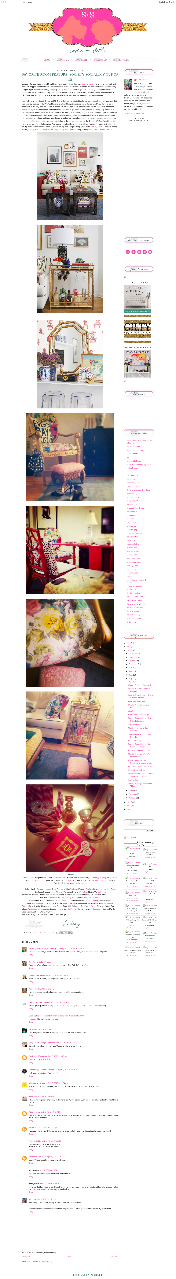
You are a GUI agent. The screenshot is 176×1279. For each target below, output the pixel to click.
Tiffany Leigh (34, 1112)
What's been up (134, 711)
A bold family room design (138, 715)
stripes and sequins (134, 586)
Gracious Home (97, 880)
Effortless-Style (132, 493)
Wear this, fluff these (136, 701)
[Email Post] (57, 932)
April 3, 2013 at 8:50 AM (74, 1016)
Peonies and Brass (134, 562)
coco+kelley (131, 479)
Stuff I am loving (134, 741)
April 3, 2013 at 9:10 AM (65, 1043)
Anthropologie (81, 883)
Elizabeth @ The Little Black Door (43, 1070)
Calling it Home (132, 468)
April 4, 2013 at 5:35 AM (51, 1141)
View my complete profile (136, 113)
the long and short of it (136, 604)
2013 (129, 650)
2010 (129, 809)
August (132, 668)
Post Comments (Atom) (42, 1261)
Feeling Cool (133, 780)
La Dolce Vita (131, 526)
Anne (31, 1097)
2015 (129, 643)
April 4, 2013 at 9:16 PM (49, 1170)
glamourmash (132, 504)
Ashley (31, 989)
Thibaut (94, 906)
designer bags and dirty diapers (139, 490)
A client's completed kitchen (139, 750)
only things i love (133, 558)
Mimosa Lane (132, 548)
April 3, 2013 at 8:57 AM (41, 1029)
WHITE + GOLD (131, 622)
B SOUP (129, 457)
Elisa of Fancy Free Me (38, 975)
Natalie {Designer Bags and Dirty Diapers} (46, 948)
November (133, 657)
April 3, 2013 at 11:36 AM (44, 1097)
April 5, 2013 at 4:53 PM (49, 1184)
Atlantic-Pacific (132, 454)
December (133, 653)
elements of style (133, 497)
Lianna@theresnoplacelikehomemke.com (46, 1016)
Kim (30, 962)
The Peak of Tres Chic (38, 1056)
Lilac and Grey (132, 530)
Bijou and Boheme (134, 461)
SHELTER (129, 577)
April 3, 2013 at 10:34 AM (58, 1083)
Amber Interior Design (135, 450)
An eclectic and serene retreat (140, 766)
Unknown (33, 1128)
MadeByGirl (131, 540)
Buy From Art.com (132, 859)
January (132, 798)
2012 (129, 802)
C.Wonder (102, 892)
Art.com (75, 889)
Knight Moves (132, 522)
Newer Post (26, 1256)
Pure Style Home (133, 566)
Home (70, 1256)
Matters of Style (133, 544)
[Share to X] (66, 932)
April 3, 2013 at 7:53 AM (74, 948)
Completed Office (135, 725)
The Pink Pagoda (133, 611)
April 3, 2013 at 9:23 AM (57, 1056)
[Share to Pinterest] (71, 932)
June (131, 675)
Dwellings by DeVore (37, 1157)
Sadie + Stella (38, 932)
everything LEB (132, 501)
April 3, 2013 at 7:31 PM (50, 1112)
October (132, 661)
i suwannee (131, 515)
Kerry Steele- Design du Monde (42, 1043)
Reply (31, 955)
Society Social (88, 84)
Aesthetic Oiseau (133, 447)
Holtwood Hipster (133, 511)
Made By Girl (104, 889)
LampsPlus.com (37, 880)
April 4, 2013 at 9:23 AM (56, 1157)
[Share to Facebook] (68, 932)
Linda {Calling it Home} (39, 1002)
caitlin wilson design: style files (139, 465)
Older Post (114, 1256)
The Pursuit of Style (134, 615)
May (131, 678)
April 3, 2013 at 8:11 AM (44, 989)
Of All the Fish (132, 555)
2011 (129, 806)
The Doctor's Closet (134, 593)
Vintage (67, 880)
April (131, 682)
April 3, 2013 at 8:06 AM (42, 962)
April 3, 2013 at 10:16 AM (68, 1070)
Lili (30, 1029)
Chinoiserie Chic (133, 475)
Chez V (129, 472)
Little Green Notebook (135, 533)
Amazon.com (33, 909)
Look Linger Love (133, 537)
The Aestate (131, 589)
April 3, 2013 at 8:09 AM (58, 975)
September (133, 664)
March (131, 791)
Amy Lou (32, 1199)
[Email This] (60, 932)
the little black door (134, 600)
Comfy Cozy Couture (134, 483)
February (132, 794)
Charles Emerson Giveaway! (139, 685)
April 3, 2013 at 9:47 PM (47, 1128)
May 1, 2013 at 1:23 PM (46, 1199)
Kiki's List (130, 519)
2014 (129, 647)
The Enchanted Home (135, 597)
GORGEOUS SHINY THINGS (135, 508)
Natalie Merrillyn (133, 551)
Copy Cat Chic (132, 486)
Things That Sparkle (134, 618)
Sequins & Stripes (134, 573)
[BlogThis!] (63, 932)
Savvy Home (131, 569)
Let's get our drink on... (137, 770)
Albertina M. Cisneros (38, 1083)
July (131, 671)
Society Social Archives (103, 130)
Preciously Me (35, 1141)
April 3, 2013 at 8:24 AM (59, 1002)
